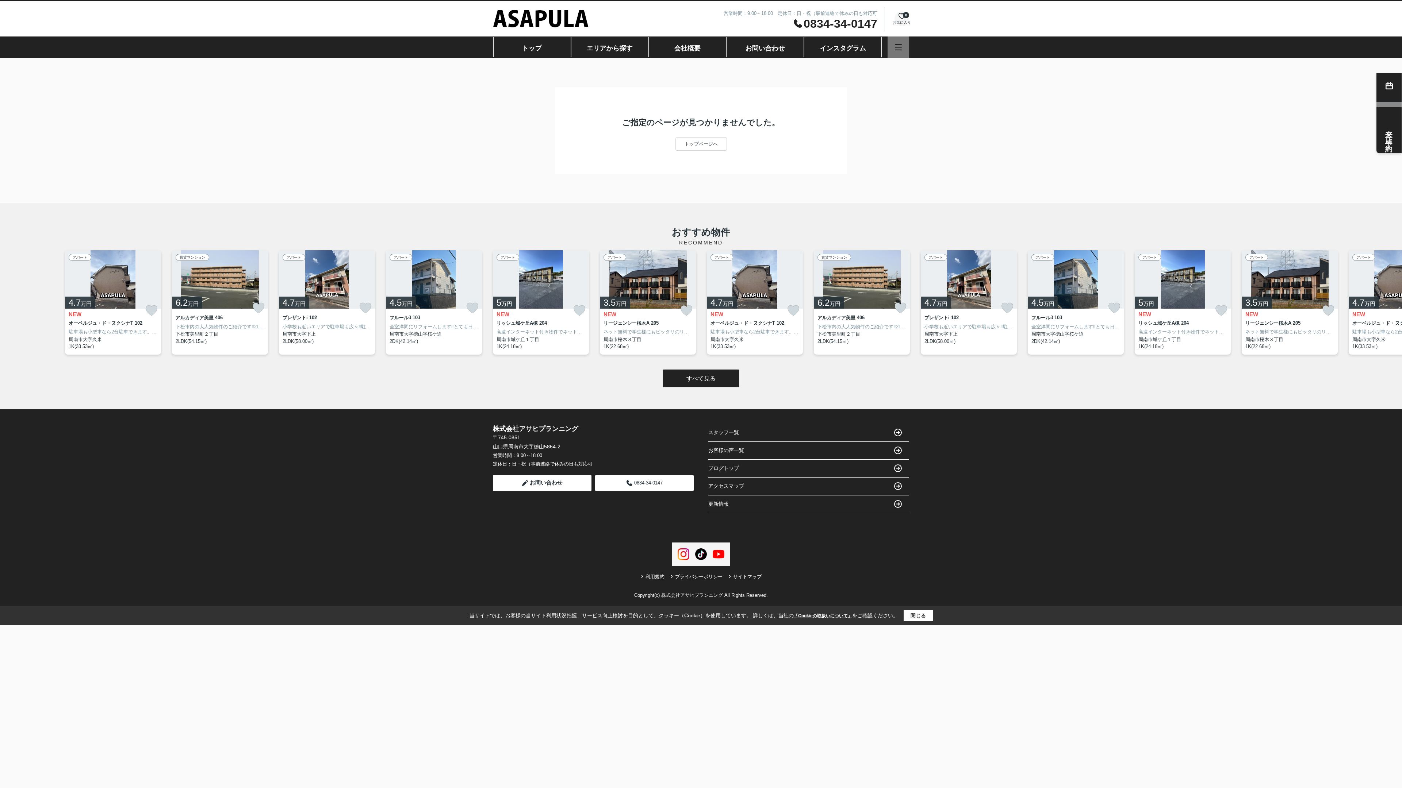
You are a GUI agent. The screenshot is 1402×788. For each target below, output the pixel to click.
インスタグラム (843, 48)
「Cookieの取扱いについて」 (823, 615)
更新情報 (718, 504)
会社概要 (687, 48)
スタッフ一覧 (723, 432)
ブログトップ (723, 468)
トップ (532, 48)
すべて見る (701, 378)
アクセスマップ (726, 486)
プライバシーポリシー (699, 576)
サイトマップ (747, 576)
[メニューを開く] (898, 47)
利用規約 (655, 576)
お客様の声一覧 (726, 450)
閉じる (918, 615)
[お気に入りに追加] (151, 310)
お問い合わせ (765, 48)
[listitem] (540, 302)
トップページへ (701, 144)
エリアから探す (610, 48)
